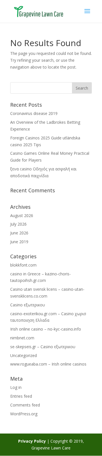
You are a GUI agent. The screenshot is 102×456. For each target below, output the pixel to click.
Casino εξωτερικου (27, 305)
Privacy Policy (32, 441)
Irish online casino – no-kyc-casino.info (45, 329)
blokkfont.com (23, 265)
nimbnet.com (22, 338)
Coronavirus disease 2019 (34, 113)
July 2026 (18, 224)
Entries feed (21, 396)
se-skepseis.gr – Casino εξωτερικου (42, 346)
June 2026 (19, 233)
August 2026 (21, 215)
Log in (16, 387)
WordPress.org (23, 413)
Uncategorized (23, 355)
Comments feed (25, 405)
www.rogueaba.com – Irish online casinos (48, 364)
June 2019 (19, 241)
